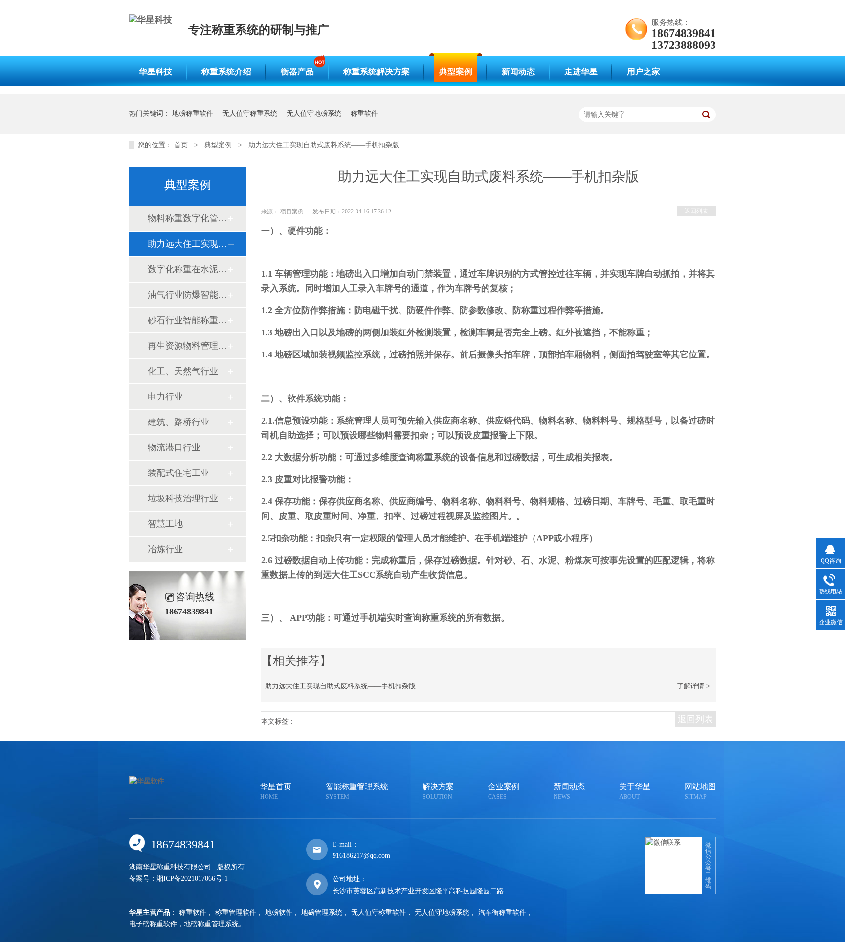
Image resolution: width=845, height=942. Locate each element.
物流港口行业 (174, 447)
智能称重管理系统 (357, 791)
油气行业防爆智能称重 (187, 295)
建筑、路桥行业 (178, 422)
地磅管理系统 (321, 912)
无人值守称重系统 (249, 113)
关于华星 (634, 791)
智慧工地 (165, 524)
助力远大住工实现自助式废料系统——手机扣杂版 (323, 145)
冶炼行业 (165, 549)
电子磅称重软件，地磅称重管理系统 (184, 924)
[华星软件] (146, 781)
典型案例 (218, 145)
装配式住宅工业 (178, 473)
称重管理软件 (235, 912)
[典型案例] (422, 85)
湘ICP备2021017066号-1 (192, 878)
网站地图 (700, 791)
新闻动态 (569, 791)
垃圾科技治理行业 (183, 498)
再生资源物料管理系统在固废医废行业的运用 (187, 346)
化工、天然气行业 (183, 371)
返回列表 (696, 211)
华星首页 (275, 791)
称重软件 (364, 113)
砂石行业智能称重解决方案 (187, 320)
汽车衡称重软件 (502, 912)
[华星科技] (150, 19)
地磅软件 (278, 912)
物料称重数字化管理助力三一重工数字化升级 (187, 218)
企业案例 (503, 791)
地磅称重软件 (192, 113)
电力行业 (165, 396)
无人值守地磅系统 (314, 113)
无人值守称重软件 (378, 912)
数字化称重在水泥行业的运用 (187, 269)
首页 (181, 145)
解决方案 (438, 791)
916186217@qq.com (361, 855)
